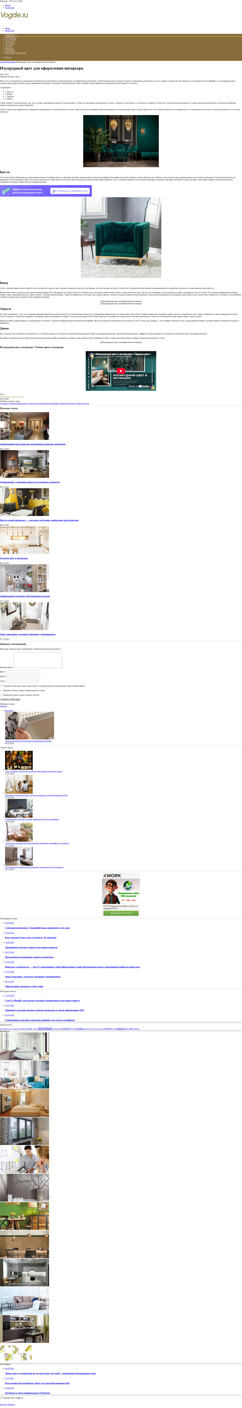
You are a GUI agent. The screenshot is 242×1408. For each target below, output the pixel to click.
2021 (1, 1029)
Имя (2, 672)
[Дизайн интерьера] (14, 24)
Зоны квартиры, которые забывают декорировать (28, 634)
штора (136, 1029)
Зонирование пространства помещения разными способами (32, 444)
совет (101, 1029)
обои (90, 1029)
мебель (85, 1029)
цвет (21, 397)
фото (126, 1028)
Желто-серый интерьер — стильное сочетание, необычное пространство (39, 520)
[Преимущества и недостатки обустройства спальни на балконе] (24, 1059)
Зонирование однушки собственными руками (25, 596)
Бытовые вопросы (15, 53)
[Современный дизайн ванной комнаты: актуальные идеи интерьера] (19, 865)
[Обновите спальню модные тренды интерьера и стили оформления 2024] (19, 793)
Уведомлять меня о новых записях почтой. (21, 695)
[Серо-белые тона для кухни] (24, 1286)
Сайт (2, 681)
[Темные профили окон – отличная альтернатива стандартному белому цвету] (24, 1144)
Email (3, 676)
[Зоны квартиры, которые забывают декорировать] (24, 629)
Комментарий (6, 667)
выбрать (15, 1029)
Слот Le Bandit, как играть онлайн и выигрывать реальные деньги (33, 771)
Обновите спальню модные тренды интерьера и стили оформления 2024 (36, 795)
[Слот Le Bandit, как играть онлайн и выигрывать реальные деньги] (19, 769)
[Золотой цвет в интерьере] (24, 553)
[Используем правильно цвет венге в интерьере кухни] (24, 1342)
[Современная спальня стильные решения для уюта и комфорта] (19, 817)
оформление (95, 1029)
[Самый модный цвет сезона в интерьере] (24, 1257)
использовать (57, 1029)
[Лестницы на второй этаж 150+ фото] (16, 1362)
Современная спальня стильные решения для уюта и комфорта (32, 819)
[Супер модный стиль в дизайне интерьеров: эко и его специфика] (24, 1229)
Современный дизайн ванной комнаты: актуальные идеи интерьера (34, 867)
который (72, 1029)
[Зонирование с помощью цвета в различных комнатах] (24, 477)
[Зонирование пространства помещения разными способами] (24, 439)
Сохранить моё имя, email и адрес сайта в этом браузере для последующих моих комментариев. (44, 686)
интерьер (15, 397)
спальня (108, 1028)
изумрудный (5, 397)
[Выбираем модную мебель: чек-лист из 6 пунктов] (24, 1314)
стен (113, 1029)
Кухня (8, 46)
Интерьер (10, 51)
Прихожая (11, 37)
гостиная (22, 1029)
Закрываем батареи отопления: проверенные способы (28, 741)
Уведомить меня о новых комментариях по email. (24, 690)
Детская (10, 42)
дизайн (29, 1029)
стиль (119, 1028)
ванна (6, 1029)
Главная (3, 62)
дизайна (35, 1029)
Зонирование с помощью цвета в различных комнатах (30, 482)
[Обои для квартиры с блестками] (24, 1201)
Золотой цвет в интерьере (14, 558)
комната (66, 1028)
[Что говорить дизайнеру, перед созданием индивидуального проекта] (24, 1173)
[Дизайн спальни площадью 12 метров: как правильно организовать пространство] (24, 1116)
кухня (79, 1028)
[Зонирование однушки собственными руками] (24, 591)
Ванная (9, 48)
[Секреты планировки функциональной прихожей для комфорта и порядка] (19, 841)
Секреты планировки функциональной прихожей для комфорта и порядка (37, 843)
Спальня (10, 44)
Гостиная (10, 39)
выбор (10, 1029)
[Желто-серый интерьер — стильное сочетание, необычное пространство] (24, 515)
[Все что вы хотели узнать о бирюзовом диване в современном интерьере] (24, 1088)
